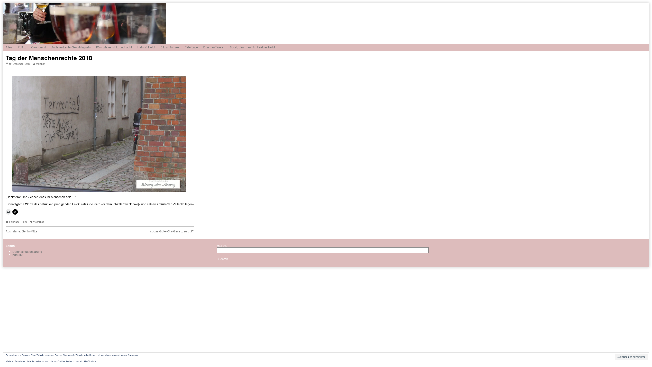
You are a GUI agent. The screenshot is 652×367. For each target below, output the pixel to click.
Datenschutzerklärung (27, 251)
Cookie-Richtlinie (88, 361)
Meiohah (40, 63)
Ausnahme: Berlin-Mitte (21, 231)
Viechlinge (38, 221)
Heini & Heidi (146, 47)
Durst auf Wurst (213, 47)
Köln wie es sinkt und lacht (114, 47)
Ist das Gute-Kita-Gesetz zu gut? (171, 231)
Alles (9, 47)
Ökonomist (38, 47)
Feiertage (191, 47)
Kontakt (17, 254)
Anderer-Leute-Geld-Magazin (71, 47)
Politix (22, 47)
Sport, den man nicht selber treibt (252, 47)
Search (222, 246)
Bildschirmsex (169, 47)
